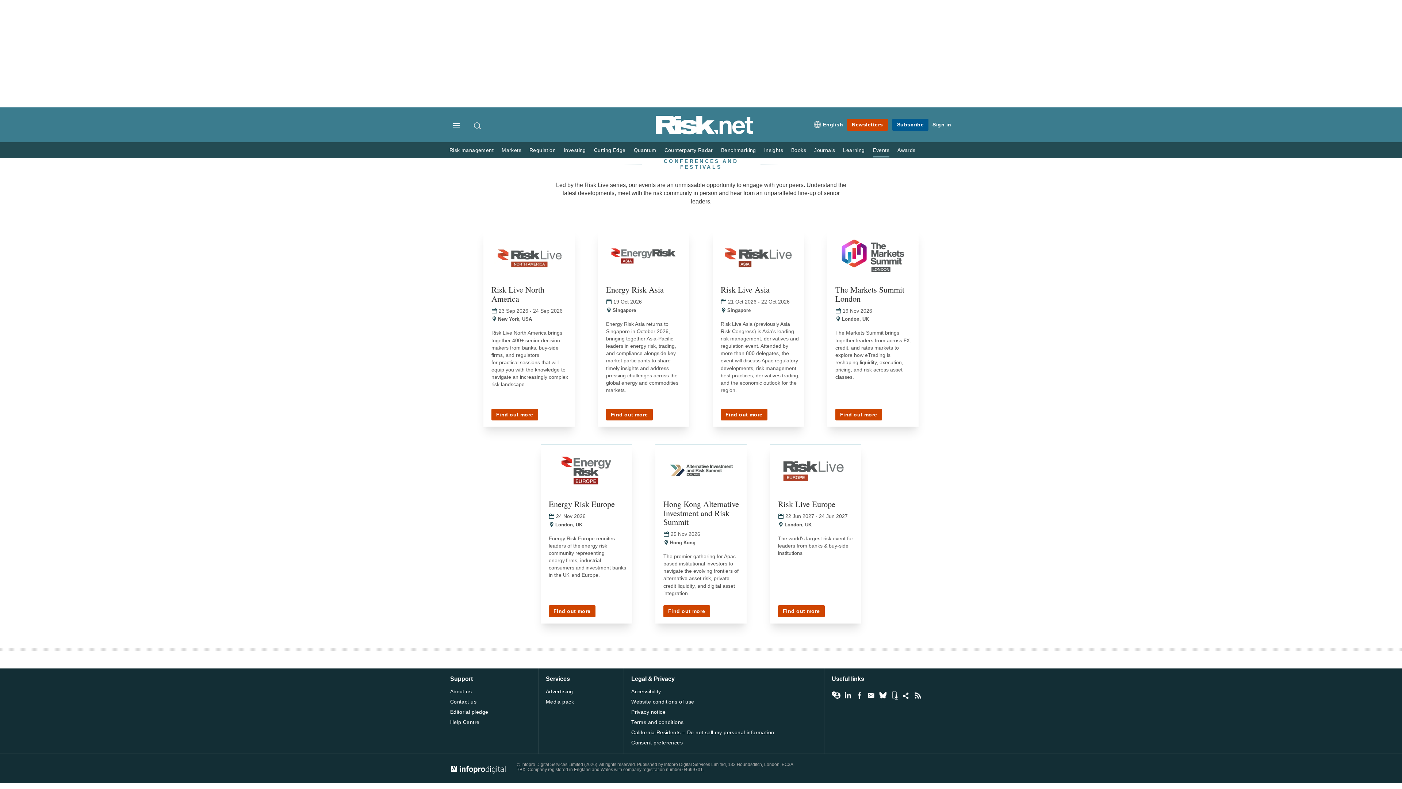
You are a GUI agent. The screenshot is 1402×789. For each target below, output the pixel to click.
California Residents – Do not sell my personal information (702, 732)
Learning (854, 150)
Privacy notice (648, 712)
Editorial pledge (469, 712)
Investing (575, 150)
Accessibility (646, 691)
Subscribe (910, 124)
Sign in (941, 124)
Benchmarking (738, 150)
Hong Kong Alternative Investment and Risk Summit (701, 512)
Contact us (463, 702)
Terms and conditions (657, 722)
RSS (917, 695)
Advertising (559, 691)
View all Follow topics (836, 695)
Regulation (542, 150)
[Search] (478, 126)
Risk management (471, 150)
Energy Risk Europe (582, 503)
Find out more (514, 415)
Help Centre (465, 722)
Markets (511, 150)
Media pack (560, 702)
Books (798, 150)
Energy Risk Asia (635, 289)
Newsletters (867, 124)
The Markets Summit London (869, 294)
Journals (824, 150)
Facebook (859, 695)
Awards (906, 150)
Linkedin (847, 695)
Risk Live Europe (806, 503)
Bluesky (882, 695)
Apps (894, 695)
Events (881, 150)
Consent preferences (657, 743)
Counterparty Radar (688, 150)
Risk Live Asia (745, 289)
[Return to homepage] (704, 133)
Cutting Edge (610, 150)
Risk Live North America (517, 294)
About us (461, 691)
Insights (773, 150)
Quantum (645, 150)
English (833, 124)
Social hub (906, 695)
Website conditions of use (662, 702)
